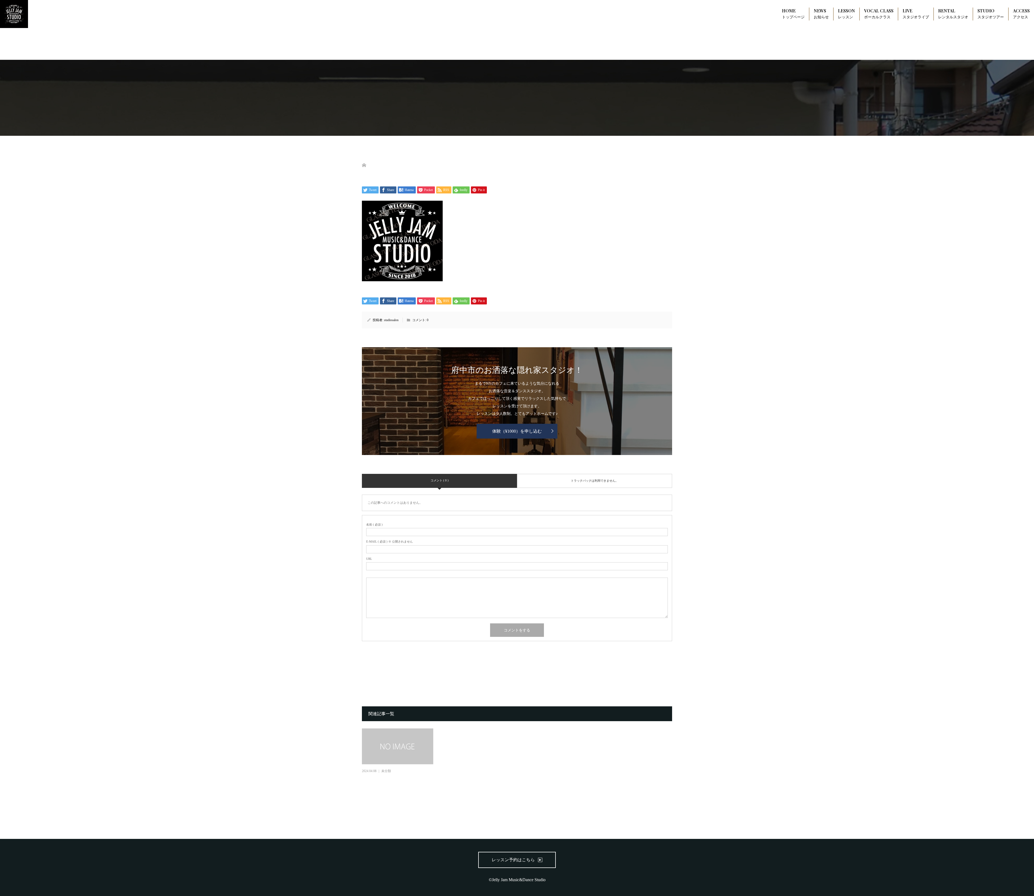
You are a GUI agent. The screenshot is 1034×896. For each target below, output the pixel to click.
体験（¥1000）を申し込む (517, 431)
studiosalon (391, 320)
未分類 (386, 771)
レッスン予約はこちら (513, 859)
